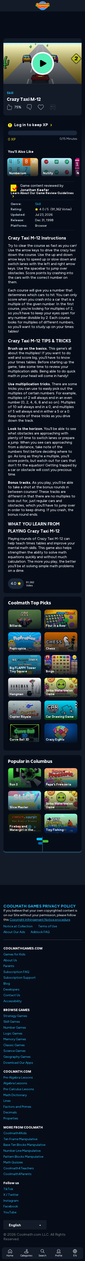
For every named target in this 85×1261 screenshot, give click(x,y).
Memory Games (14, 1039)
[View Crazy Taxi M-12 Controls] (52, 107)
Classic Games (14, 1045)
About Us (10, 960)
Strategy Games (15, 1016)
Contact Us (11, 995)
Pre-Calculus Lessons (18, 1089)
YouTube (9, 1212)
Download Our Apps (18, 1063)
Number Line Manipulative (22, 1151)
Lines (7, 1101)
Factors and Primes (17, 1107)
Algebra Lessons (15, 1083)
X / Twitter (11, 1195)
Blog (6, 983)
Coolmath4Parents (17, 1174)
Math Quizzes (13, 1162)
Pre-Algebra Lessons (18, 1077)
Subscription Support (19, 978)
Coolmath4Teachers (18, 1168)
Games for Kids (14, 954)
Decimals (10, 1112)
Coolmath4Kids (15, 1133)
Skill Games (11, 1022)
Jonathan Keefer (34, 190)
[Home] (42, 5)
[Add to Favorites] (40, 107)
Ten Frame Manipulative (20, 1139)
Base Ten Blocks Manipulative (24, 1145)
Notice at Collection (18, 926)
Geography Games (17, 1057)
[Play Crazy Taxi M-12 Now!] (43, 63)
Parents (8, 966)
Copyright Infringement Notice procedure (40, 920)
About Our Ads (14, 932)
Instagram (11, 1201)
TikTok (8, 1189)
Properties (10, 1118)
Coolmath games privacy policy (39, 906)
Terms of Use (47, 926)
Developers (11, 989)
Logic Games (12, 1033)
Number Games (14, 1028)
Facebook (10, 1206)
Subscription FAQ (16, 972)
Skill (10, 93)
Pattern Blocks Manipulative (23, 1157)
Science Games (14, 1051)
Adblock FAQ (40, 932)
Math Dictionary (15, 1095)
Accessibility (12, 1001)
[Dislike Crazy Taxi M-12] (29, 107)
